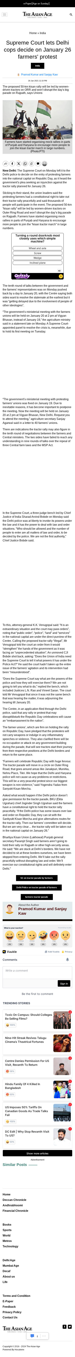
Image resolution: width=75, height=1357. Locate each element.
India (37, 66)
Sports (7, 1230)
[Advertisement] (37, 365)
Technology (10, 1246)
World (6, 1235)
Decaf (6, 1271)
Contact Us (10, 1317)
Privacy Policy (12, 1312)
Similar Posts (15, 1164)
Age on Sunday (40, 3)
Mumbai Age (11, 1265)
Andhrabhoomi (13, 1205)
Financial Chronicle (15, 1210)
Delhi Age (9, 1260)
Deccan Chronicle (14, 1199)
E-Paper (8, 1301)
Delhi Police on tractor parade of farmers (36, 887)
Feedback (9, 1306)
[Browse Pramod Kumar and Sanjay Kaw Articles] (9, 909)
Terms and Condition (16, 1295)
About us (9, 1276)
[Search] (71, 15)
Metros (7, 1240)
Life (5, 1282)
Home (6, 1194)
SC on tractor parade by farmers (36, 878)
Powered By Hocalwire (13, 1349)
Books (7, 1224)
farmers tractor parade (36, 897)
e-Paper (27, 3)
